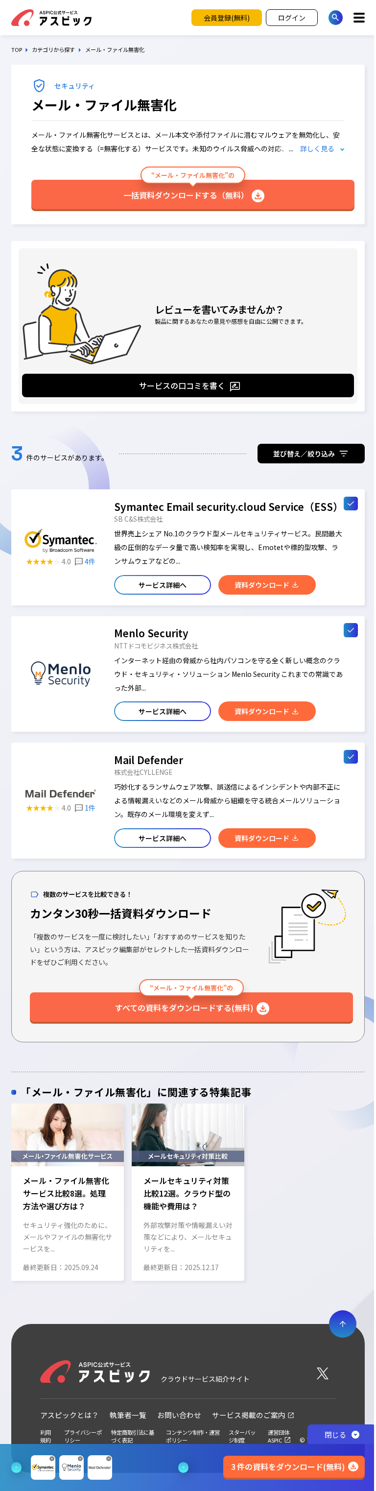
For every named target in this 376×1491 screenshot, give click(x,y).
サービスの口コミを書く (182, 385)
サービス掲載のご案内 (248, 1415)
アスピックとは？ (69, 1415)
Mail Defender (148, 759)
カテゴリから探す (53, 49)
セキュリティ (74, 86)
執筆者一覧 (128, 1415)
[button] (15, 1190)
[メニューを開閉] (359, 18)
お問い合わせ (179, 1415)
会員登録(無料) (227, 18)
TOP (16, 49)
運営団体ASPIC (278, 1436)
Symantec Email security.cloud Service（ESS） (228, 506)
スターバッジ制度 (242, 1436)
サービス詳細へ (163, 585)
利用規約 (45, 1436)
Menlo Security (151, 632)
